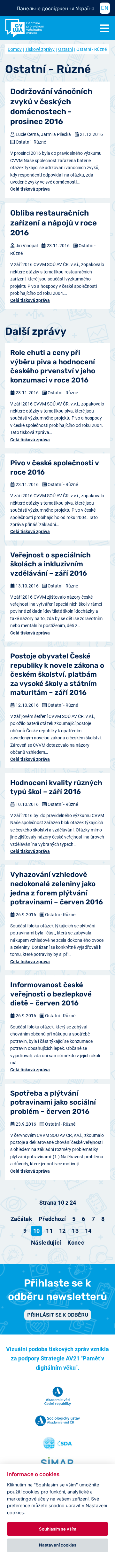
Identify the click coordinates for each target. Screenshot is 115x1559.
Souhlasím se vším (57, 1528)
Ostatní (65, 49)
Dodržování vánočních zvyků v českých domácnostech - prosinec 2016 (51, 106)
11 (49, 1230)
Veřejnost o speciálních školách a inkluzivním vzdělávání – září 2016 (50, 564)
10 (36, 1230)
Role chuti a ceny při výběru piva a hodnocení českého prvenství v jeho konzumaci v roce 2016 (52, 366)
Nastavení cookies (57, 1544)
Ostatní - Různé (31, 142)
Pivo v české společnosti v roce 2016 (54, 467)
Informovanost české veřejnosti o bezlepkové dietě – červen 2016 (51, 993)
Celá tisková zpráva (30, 189)
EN (105, 8)
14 (88, 1230)
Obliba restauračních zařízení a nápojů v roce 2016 (53, 223)
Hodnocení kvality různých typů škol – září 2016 (56, 787)
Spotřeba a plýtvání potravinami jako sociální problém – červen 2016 (53, 1102)
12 (62, 1230)
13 (75, 1230)
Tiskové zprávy (40, 49)
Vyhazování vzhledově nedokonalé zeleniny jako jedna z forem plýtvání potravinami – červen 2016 (56, 888)
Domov (15, 49)
